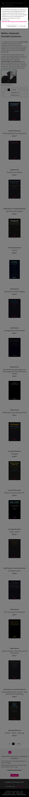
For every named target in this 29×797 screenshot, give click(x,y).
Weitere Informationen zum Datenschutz (14, 21)
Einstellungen (22, 26)
